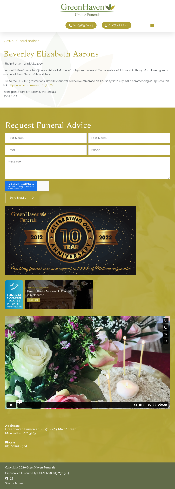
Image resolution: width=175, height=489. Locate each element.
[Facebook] (6, 478)
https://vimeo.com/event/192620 (31, 85)
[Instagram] (11, 478)
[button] (152, 25)
